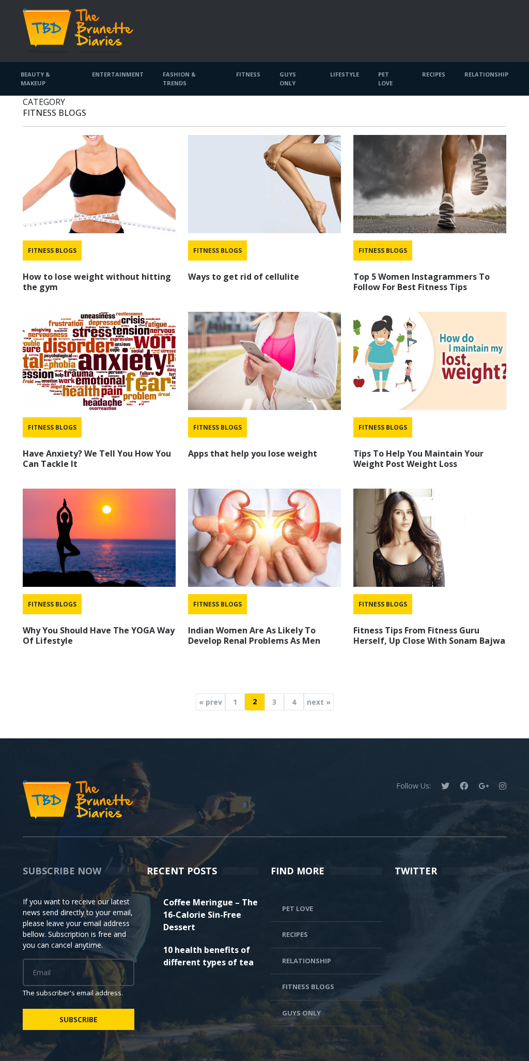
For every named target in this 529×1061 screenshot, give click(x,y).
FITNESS (248, 74)
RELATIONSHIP (486, 74)
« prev (210, 702)
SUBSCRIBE (78, 1019)
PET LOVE (385, 78)
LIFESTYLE (344, 74)
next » (319, 702)
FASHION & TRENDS (179, 78)
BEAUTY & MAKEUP (35, 78)
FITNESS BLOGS (52, 250)
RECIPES (433, 74)
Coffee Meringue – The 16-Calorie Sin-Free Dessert (210, 915)
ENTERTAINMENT (118, 74)
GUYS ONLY (287, 78)
